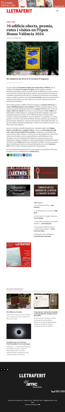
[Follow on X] (4, 369)
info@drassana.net (48, 400)
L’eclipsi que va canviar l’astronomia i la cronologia (18, 343)
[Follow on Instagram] (7, 369)
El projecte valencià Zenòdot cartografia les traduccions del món (46, 314)
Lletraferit (9, 38)
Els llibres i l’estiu (14, 312)
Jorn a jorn (10, 22)
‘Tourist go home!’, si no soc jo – (44, 211)
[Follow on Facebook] (1, 369)
